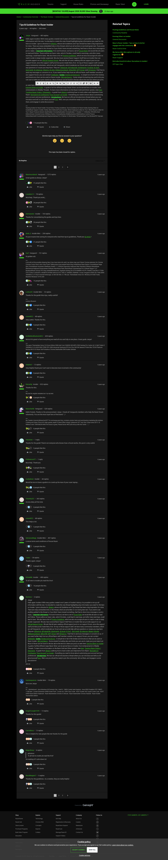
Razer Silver (120, 4)
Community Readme (120, 33)
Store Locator (19, 825)
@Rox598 (72, 70)
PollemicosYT (31, 459)
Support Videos (60, 836)
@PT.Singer (80, 70)
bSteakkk (29, 577)
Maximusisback (31, 174)
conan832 (29, 316)
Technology (39, 818)
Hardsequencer (31, 680)
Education (18, 836)
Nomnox (29, 597)
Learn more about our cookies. (123, 845)
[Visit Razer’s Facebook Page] (97, 818)
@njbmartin (82, 68)
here (100, 90)
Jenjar (28, 35)
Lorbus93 (29, 292)
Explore (38, 815)
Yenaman (29, 440)
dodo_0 (28, 233)
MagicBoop (30, 750)
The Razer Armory (46, 17)
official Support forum (50, 60)
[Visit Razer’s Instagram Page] (97, 822)
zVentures (79, 829)
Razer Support (118, 57)
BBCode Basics (66, 77)
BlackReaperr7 (31, 775)
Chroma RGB (40, 822)
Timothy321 (30, 499)
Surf (27, 253)
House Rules (78, 4)
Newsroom (79, 825)
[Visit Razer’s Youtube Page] (97, 832)
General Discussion (62, 17)
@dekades (55, 75)
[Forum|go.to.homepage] (29, 4)
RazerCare (59, 829)
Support (63, 4)
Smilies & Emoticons (72, 75)
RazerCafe (18, 822)
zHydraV (29, 364)
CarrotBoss (30, 730)
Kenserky (29, 384)
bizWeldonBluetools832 (34, 336)
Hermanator (30, 214)
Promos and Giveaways (99, 4)
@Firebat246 (72, 68)
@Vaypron (92, 70)
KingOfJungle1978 (32, 711)
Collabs (38, 832)
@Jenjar (90, 68)
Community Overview (30, 17)
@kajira (54, 44)
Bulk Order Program (21, 832)
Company (79, 815)
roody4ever (30, 479)
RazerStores (19, 818)
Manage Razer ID (61, 832)
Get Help (58, 818)
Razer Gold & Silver (119, 48)
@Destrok (63, 68)
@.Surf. (96, 68)
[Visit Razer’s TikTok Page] (97, 835)
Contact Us (79, 832)
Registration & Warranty (63, 822)
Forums (50, 4)
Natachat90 (30, 409)
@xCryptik (29, 70)
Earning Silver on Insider (34, 87)
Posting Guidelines (69, 56)
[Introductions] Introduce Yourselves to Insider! (130, 61)
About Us (79, 818)
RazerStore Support (62, 825)
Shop (17, 815)
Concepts (38, 825)
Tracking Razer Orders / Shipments (38, 92)
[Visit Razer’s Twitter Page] (97, 829)
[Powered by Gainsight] (84, 806)
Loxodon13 (30, 194)
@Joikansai (38, 70)
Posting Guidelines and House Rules (126, 30)
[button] (146, 4)
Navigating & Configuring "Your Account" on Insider (49, 95)
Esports (38, 829)
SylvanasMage (31, 538)
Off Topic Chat (118, 64)
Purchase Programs (21, 829)
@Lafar (52, 70)
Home (19, 17)
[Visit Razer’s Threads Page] (97, 825)
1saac (28, 557)
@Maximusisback (61, 70)
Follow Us (99, 815)
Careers (78, 822)
